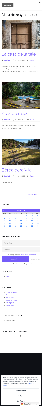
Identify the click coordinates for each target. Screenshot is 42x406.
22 (26, 223)
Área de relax (14, 113)
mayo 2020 (21, 210)
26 (10, 226)
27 (15, 226)
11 (4, 221)
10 (37, 218)
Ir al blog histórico (33, 194)
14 (21, 221)
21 (21, 223)
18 (4, 223)
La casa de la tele (19, 54)
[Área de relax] (21, 97)
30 (32, 226)
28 (21, 226)
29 (26, 226)
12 (10, 221)
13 (15, 221)
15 (26, 221)
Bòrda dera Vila (17, 169)
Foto (32, 60)
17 (37, 221)
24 (37, 223)
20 (15, 223)
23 (32, 223)
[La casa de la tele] (21, 36)
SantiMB (7, 60)
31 (37, 226)
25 (4, 226)
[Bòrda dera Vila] (21, 153)
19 (10, 223)
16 (32, 221)
